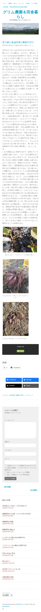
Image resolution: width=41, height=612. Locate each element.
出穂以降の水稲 (7, 577)
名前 (7, 442)
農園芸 (10, 3)
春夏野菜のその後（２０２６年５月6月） (17, 514)
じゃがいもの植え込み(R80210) (13, 537)
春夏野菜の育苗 (7, 522)
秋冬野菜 (12, 395)
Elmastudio (5, 606)
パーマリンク (29, 395)
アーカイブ (6, 593)
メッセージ (9, 420)
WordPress (19, 604)
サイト (7, 459)
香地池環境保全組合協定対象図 (18, 7)
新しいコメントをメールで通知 (18, 472)
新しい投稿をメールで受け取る (18, 475)
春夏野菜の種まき (8, 529)
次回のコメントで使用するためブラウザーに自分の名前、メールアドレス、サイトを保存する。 (20, 468)
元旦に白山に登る (8, 553)
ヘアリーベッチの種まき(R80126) (14, 545)
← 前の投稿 (6, 487)
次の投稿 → (34, 490)
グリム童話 (34, 3)
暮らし (16, 3)
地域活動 (5, 7)
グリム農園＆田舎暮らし (20, 14)
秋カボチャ (6, 561)
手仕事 (27, 3)
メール (8, 450)
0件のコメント (28, 45)
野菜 (22, 395)
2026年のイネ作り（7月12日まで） (15, 506)
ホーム (5, 3)
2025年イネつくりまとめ (11, 569)
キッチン (21, 3)
